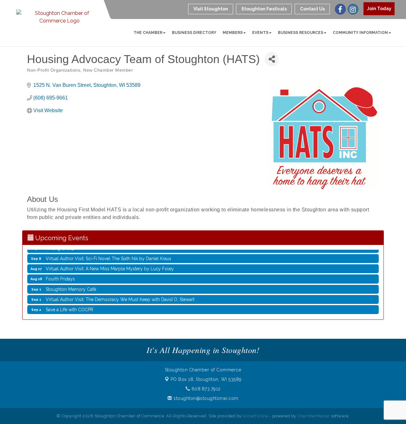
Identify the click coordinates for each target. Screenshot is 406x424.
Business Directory (194, 32)
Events (260, 32)
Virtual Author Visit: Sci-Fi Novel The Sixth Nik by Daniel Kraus (108, 255)
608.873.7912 (205, 388)
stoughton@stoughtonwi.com (205, 398)
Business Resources (300, 32)
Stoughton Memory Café (71, 286)
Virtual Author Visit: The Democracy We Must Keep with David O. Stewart (120, 296)
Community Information (360, 32)
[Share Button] (272, 59)
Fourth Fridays (60, 275)
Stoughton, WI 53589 (206, 379)
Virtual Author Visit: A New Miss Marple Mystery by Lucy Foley (110, 265)
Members (233, 32)
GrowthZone (255, 416)
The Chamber (148, 32)
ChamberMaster (313, 416)
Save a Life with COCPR (69, 306)
